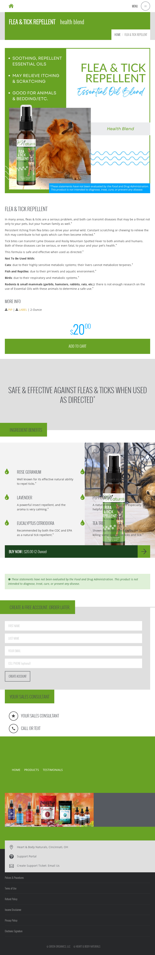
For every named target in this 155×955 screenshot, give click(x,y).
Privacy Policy (11, 920)
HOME (117, 34)
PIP (10, 310)
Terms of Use (10, 888)
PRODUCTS (31, 770)
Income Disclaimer (13, 910)
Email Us (54, 865)
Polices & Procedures (14, 878)
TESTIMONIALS (53, 770)
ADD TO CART (77, 346)
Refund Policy (11, 899)
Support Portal (27, 856)
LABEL (23, 310)
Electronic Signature (13, 931)
